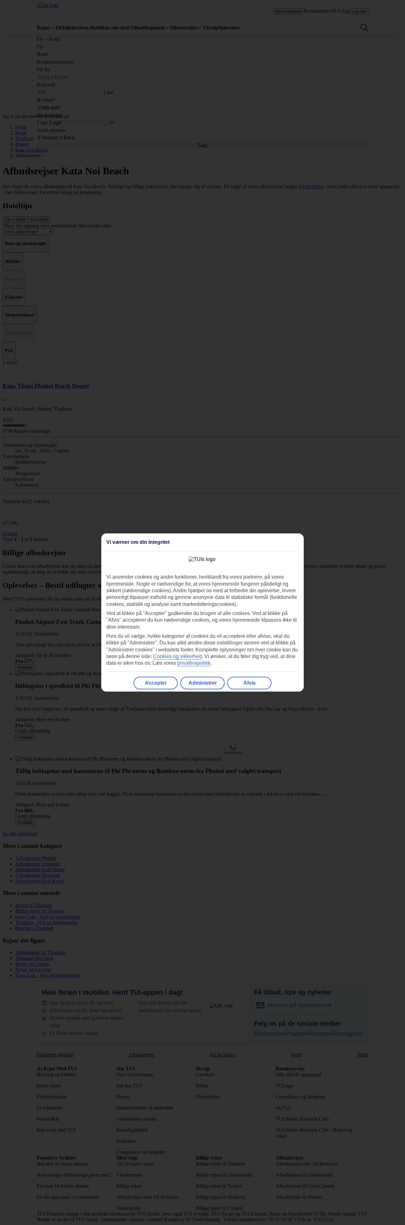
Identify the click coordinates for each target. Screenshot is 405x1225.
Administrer (203, 683)
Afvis (249, 683)
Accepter (156, 683)
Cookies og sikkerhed (177, 656)
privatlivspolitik (193, 663)
